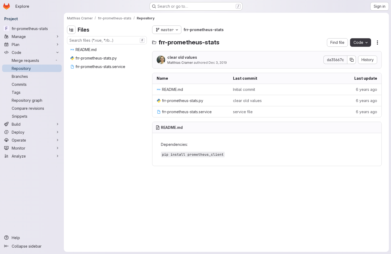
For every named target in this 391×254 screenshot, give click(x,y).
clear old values (182, 57)
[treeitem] (107, 49)
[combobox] (107, 40)
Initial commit (244, 89)
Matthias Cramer (180, 63)
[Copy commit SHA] (351, 60)
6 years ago (366, 89)
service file (243, 111)
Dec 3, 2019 (218, 63)
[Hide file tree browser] (71, 30)
